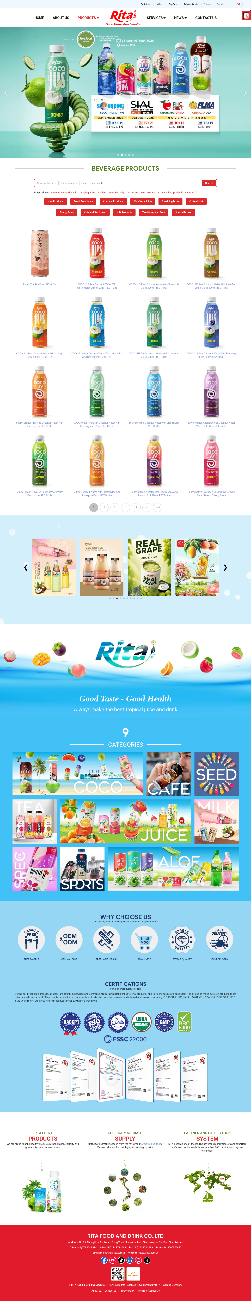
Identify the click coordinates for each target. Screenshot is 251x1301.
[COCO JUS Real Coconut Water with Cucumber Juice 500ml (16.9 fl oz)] (154, 322)
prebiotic (178, 192)
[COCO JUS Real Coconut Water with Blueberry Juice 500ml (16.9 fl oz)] (211, 322)
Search (209, 183)
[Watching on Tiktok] (121, 1260)
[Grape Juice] (101, 567)
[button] (118, 155)
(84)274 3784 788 (116, 1247)
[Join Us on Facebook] (104, 1260)
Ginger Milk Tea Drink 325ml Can (39, 284)
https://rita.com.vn (148, 1252)
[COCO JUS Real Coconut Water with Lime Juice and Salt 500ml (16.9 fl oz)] (97, 322)
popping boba (87, 192)
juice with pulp (116, 192)
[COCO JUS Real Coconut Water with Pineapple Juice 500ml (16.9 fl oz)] (154, 252)
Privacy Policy (127, 1290)
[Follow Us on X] (147, 1260)
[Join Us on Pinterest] (138, 1260)
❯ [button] (245, 93)
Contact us (110, 1290)
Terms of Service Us (149, 1290)
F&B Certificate (191, 4)
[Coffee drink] (54, 567)
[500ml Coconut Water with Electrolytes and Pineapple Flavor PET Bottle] (97, 460)
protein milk (164, 192)
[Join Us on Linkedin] (129, 1260)
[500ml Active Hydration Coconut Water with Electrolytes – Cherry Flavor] (211, 460)
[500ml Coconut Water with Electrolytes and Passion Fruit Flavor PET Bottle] (154, 460)
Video (159, 4)
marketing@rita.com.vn (113, 1252)
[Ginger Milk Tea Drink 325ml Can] (40, 252)
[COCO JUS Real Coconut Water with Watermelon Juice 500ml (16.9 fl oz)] (97, 252)
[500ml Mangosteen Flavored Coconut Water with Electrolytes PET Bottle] (211, 391)
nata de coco (147, 192)
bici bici (101, 192)
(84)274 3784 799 (143, 1247)
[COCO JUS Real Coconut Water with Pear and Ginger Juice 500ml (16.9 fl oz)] (211, 252)
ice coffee (132, 192)
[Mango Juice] (149, 567)
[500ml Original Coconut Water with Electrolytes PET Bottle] (154, 391)
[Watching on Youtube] (112, 1260)
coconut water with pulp (64, 192)
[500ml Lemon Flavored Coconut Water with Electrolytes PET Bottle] (40, 460)
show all (190, 192)
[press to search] (239, 4)
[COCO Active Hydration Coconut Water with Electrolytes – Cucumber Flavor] (97, 391)
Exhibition (145, 4)
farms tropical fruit (150, 1144)
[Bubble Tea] (197, 567)
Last (157, 507)
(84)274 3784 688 (87, 1247)
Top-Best (173, 4)
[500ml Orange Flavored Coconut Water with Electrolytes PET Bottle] (40, 391)
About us (96, 1290)
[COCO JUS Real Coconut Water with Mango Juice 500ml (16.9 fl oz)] (40, 322)
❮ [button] (5, 93)
